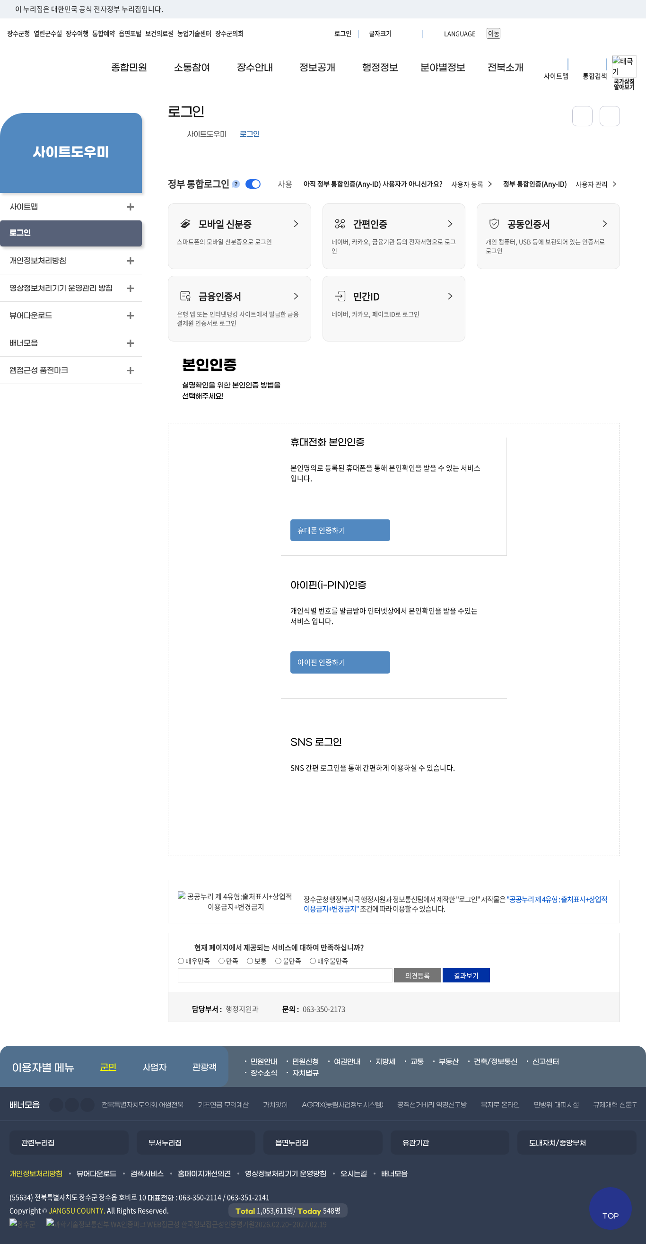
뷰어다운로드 (96, 1174)
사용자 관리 (592, 184)
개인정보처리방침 (35, 1174)
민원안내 (264, 1062)
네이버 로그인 (340, 784)
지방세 (385, 1062)
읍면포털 (130, 33)
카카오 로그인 (340, 812)
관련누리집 (37, 1143)
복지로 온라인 (500, 1105)
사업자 (154, 1068)
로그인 (342, 33)
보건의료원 (159, 33)
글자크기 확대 (400, 33)
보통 (260, 960)
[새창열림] (610, 116)
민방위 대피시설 (556, 1105)
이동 (493, 33)
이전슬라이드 (56, 1105)
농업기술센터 (194, 33)
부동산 (449, 1062)
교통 (417, 1062)
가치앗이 (275, 1105)
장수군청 (18, 33)
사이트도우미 (207, 134)
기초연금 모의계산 (223, 1105)
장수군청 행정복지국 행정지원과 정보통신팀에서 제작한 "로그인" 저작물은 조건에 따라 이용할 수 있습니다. (455, 904)
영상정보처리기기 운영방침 (285, 1174)
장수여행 (77, 33)
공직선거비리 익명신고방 (432, 1105)
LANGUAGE (437, 33)
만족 (231, 960)
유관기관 (415, 1143)
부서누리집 (165, 1143)
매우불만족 (332, 960)
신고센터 (546, 1062)
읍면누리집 (291, 1143)
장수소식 (264, 1073)
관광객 (204, 1068)
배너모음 (394, 1174)
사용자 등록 (467, 184)
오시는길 (353, 1174)
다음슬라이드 (72, 1105)
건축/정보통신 (495, 1062)
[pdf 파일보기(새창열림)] (186, 1223)
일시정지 (87, 1105)
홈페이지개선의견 (204, 1174)
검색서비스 (147, 1174)
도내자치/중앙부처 (557, 1143)
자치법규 (305, 1073)
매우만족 (197, 960)
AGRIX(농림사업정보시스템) (342, 1105)
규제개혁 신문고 (615, 1105)
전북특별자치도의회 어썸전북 (142, 1105)
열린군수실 (48, 33)
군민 (108, 1068)
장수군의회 (229, 33)
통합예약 (103, 33)
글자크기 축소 (412, 33)
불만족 (291, 960)
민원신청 (305, 1062)
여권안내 (347, 1062)
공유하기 (582, 116)
